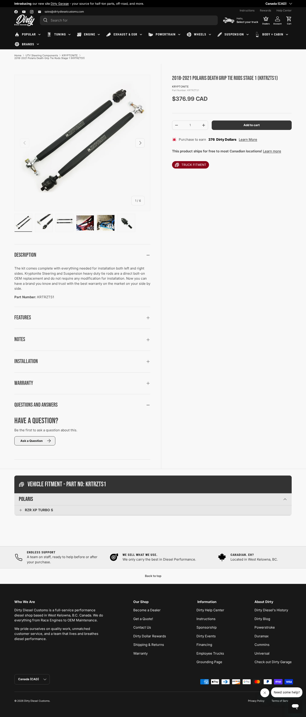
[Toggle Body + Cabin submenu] (287, 34)
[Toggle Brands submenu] (38, 44)
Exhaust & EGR (125, 34)
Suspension (234, 34)
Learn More (248, 139)
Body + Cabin (272, 34)
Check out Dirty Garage (273, 662)
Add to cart (252, 125)
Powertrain (166, 34)
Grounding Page (209, 662)
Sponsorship (206, 627)
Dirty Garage (60, 3)
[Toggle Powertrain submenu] (179, 34)
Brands (28, 44)
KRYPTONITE (70, 55)
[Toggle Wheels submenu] (210, 34)
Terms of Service (282, 700)
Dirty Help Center (210, 610)
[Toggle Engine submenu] (98, 34)
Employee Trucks (210, 653)
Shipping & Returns (148, 644)
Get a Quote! (143, 619)
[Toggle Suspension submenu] (247, 34)
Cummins (261, 644)
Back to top (153, 576)
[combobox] (129, 20)
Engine (89, 34)
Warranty (140, 653)
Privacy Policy (256, 700)
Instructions (247, 10)
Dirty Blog (262, 619)
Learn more (272, 151)
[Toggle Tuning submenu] (69, 34)
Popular (29, 34)
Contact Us (142, 627)
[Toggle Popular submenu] (39, 34)
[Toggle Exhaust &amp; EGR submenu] (141, 34)
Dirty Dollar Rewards (149, 636)
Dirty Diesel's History (271, 610)
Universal (261, 653)
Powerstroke (264, 627)
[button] (289, 20)
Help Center (284, 10)
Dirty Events (206, 636)
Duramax (261, 636)
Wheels (200, 34)
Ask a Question (31, 441)
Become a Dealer (147, 610)
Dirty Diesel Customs (37, 700)
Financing (204, 644)
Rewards (265, 10)
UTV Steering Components (42, 55)
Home (18, 55)
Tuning (60, 34)
